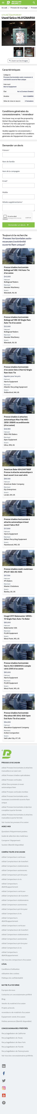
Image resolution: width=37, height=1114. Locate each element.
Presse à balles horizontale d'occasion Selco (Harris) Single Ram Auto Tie (18, 370)
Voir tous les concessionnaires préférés (17, 1055)
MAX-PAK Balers (10, 434)
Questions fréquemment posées (14, 831)
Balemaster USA (10, 628)
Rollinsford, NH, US (11, 392)
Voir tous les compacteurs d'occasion (16, 960)
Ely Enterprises (10, 489)
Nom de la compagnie (11, 171)
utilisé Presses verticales (12, 780)
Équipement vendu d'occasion (13, 1017)
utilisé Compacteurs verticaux (13, 857)
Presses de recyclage (19, 8)
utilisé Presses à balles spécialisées (16, 775)
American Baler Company (14, 484)
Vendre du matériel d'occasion (14, 1003)
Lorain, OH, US (9, 495)
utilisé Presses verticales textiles (15, 792)
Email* (5, 181)
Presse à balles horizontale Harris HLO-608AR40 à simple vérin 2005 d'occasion (17, 666)
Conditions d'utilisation (11, 969)
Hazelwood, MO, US (12, 544)
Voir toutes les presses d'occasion (15, 822)
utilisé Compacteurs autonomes (14, 870)
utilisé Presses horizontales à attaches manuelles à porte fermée (17, 816)
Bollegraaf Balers (11, 282)
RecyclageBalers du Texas (12, 1038)
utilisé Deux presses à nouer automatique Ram (13, 785)
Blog (3, 999)
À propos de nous (8, 990)
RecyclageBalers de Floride (12, 1047)
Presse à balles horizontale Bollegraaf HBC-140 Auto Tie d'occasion (17, 270)
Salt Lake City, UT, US (12, 738)
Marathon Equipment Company (16, 727)
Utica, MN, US (9, 445)
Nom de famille (8, 161)
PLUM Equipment (11, 633)
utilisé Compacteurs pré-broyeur (15, 875)
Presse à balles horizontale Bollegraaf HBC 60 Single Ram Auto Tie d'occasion (17, 320)
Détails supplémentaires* (12, 202)
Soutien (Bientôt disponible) (13, 845)
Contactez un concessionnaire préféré (17, 994)
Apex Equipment (10, 439)
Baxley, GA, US (9, 591)
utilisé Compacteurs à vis (12, 879)
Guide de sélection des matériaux (15, 836)
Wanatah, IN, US (10, 293)
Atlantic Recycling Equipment (15, 387)
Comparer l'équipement (11, 840)
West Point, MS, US (11, 638)
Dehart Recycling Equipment (15, 539)
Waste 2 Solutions (11, 586)
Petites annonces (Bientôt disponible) (16, 1021)
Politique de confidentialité (12, 978)
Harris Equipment (10, 86)
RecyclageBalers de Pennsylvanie (15, 1051)
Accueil (4, 8)
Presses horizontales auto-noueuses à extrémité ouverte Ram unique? (17, 241)
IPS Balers (8, 581)
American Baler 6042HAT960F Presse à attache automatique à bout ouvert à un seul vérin (18, 472)
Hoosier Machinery (11, 287)
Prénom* (6, 150)
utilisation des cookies (10, 973)
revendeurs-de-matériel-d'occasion (16, 1012)
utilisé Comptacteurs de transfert (15, 861)
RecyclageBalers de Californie (14, 1033)
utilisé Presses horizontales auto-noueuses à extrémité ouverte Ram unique (16, 799)
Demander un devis (16, 225)
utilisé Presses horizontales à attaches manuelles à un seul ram (17, 769)
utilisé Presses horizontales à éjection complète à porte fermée (17, 808)
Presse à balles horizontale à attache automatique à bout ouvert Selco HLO (17, 522)
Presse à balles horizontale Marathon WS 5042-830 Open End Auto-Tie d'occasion (17, 716)
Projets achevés (8, 1008)
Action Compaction (11, 733)
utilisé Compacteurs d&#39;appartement (10, 885)
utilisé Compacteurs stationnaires (15, 866)
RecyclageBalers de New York (14, 1042)
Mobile (5, 192)
